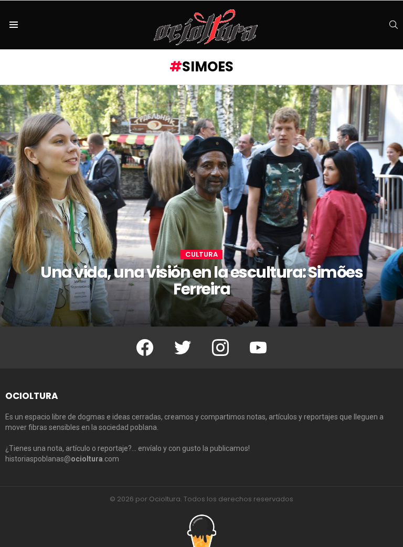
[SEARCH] (393, 24)
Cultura (201, 254)
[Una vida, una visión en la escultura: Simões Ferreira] (201, 206)
